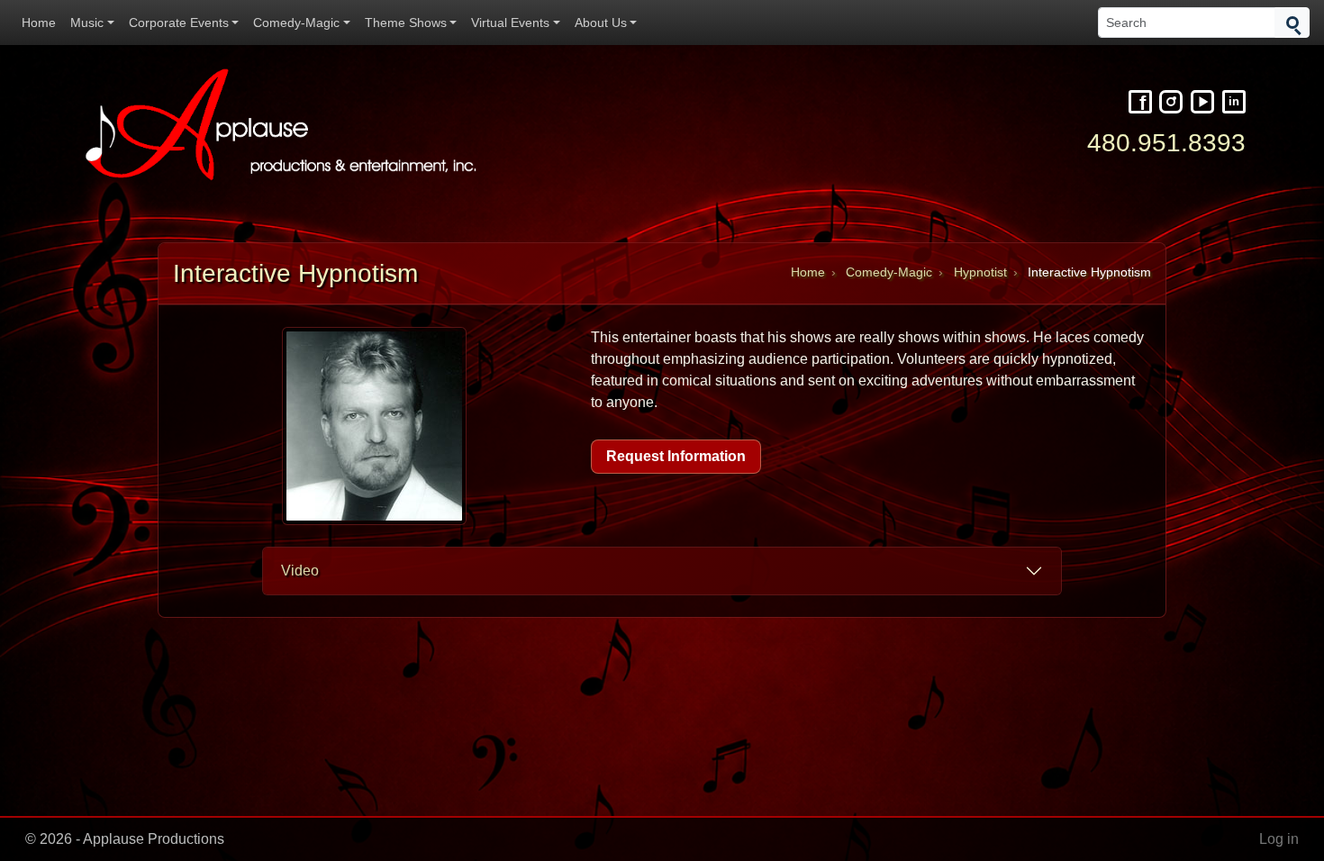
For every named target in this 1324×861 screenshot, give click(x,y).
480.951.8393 (1166, 143)
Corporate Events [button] (179, 22)
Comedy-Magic (889, 272)
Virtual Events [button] (510, 22)
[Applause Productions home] (283, 124)
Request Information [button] (676, 456)
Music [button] (87, 22)
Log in (1279, 839)
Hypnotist (980, 272)
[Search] (1292, 22)
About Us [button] (601, 22)
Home (39, 22)
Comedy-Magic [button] (296, 22)
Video (300, 570)
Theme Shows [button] (406, 22)
